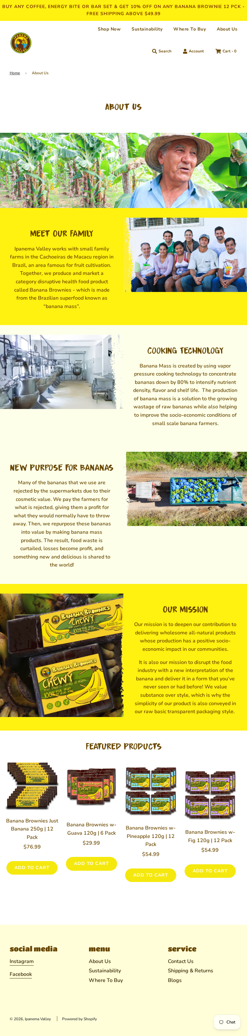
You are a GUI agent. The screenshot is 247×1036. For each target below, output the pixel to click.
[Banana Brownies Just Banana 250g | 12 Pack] (32, 785)
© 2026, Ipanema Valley (30, 1019)
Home (15, 73)
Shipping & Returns (190, 970)
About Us (227, 29)
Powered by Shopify (79, 1019)
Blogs (175, 980)
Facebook (21, 974)
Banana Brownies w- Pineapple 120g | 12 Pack (151, 836)
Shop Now (109, 29)
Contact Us (181, 961)
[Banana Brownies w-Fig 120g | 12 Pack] (210, 796)
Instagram (22, 961)
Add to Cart (32, 868)
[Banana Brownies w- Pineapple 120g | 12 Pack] (151, 792)
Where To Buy (189, 29)
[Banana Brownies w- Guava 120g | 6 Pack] (91, 789)
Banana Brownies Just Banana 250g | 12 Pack (32, 829)
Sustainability (147, 29)
